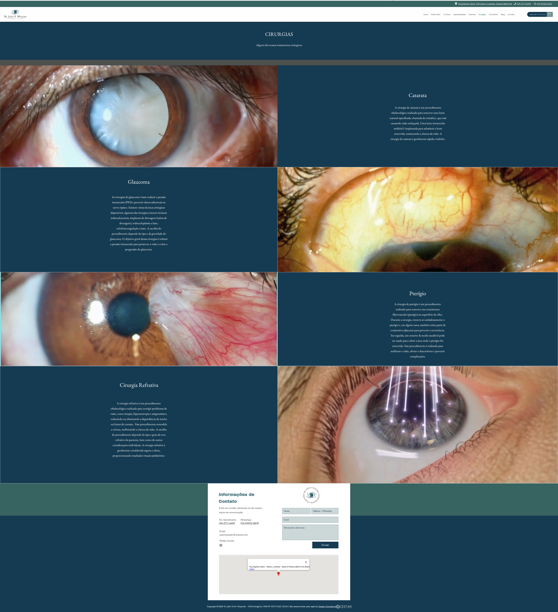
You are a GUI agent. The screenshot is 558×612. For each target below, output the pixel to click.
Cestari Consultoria (327, 606)
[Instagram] (220, 545)
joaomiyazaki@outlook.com (233, 534)
